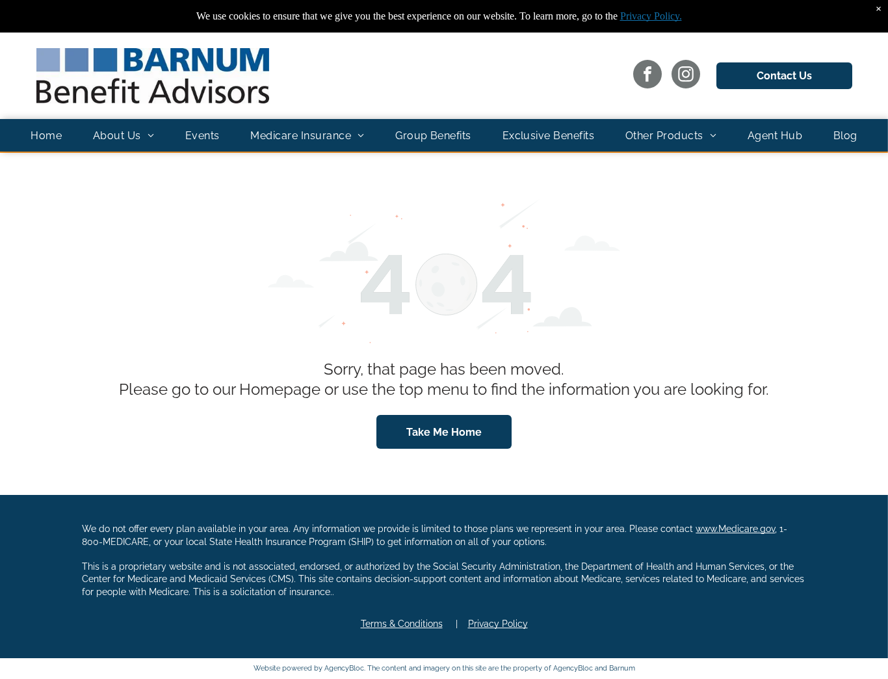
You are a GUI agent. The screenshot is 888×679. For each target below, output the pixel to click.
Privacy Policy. (651, 15)
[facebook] (647, 76)
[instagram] (686, 76)
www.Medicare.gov (735, 529)
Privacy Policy (498, 624)
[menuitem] (46, 135)
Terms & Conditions (402, 624)
